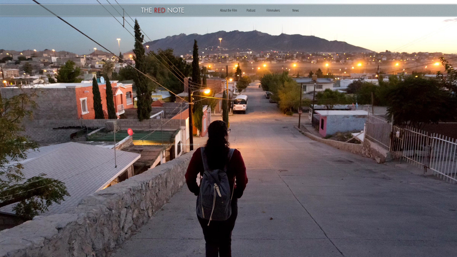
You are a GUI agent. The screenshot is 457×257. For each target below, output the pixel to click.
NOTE (175, 10)
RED (159, 10)
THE (146, 10)
